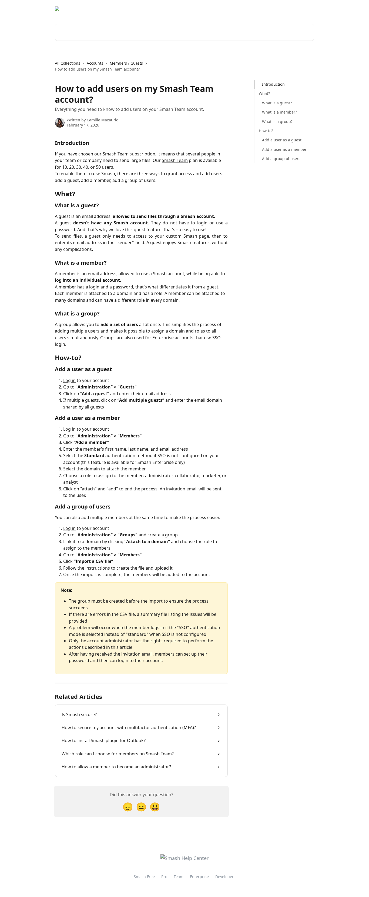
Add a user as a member (284, 149)
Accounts (95, 63)
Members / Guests (126, 63)
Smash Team (175, 160)
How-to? (266, 130)
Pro (164, 876)
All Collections (67, 63)
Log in (69, 380)
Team (178, 876)
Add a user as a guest (281, 139)
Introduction (273, 84)
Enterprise (199, 876)
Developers (225, 876)
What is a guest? (277, 102)
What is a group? (277, 121)
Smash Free (144, 876)
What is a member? (279, 112)
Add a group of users (281, 158)
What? (264, 93)
